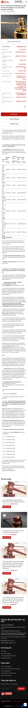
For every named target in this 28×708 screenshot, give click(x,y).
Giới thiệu (3, 651)
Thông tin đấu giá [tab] (14, 119)
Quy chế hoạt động (6, 653)
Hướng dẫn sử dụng (6, 658)
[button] (3, 26)
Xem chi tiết (6, 506)
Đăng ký (21, 688)
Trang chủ (3, 11)
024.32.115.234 (10, 640)
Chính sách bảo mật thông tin (8, 673)
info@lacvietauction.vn (10, 642)
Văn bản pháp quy (5, 671)
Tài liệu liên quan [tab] (14, 123)
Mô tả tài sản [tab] (14, 114)
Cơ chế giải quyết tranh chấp (8, 655)
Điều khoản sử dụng (6, 675)
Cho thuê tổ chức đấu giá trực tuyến (10, 668)
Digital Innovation (16, 706)
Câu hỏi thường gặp (6, 666)
